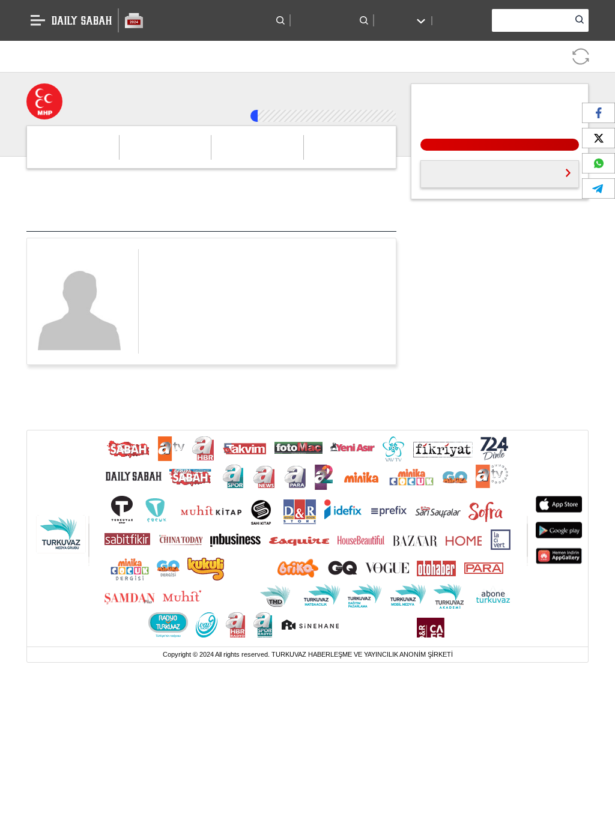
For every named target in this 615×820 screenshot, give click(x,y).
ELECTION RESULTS (182, 20)
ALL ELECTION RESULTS (466, 161)
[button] (264, 20)
